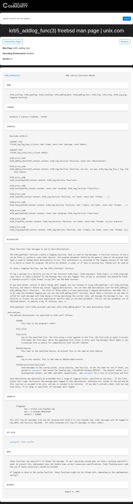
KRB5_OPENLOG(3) (12, 75)
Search (127, 18)
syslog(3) (36, 370)
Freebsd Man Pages (12, 42)
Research (125, 42)
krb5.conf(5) (27, 442)
